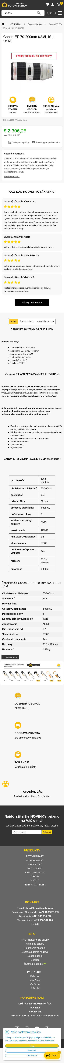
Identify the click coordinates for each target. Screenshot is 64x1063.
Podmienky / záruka (35, 948)
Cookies (35, 960)
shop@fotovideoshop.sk (39, 908)
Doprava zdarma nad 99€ (35, 952)
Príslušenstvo (45, 321)
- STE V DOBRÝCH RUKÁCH (35, 1015)
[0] (59, 4)
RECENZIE (35, 1011)
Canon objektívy (35, 24)
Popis (13, 321)
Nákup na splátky (35, 944)
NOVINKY (34, 1007)
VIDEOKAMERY (35, 860)
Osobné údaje (35, 956)
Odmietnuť (32, 1055)
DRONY (35, 876)
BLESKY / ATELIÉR (35, 884)
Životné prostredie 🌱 (35, 964)
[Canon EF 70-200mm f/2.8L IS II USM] (32, 71)
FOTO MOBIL (35, 868)
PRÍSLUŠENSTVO (35, 872)
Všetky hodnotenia (32, 302)
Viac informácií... (11, 176)
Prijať (32, 1046)
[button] (59, 1052)
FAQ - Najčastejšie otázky (35, 940)
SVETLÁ (35, 880)
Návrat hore (11, 657)
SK (51, 13)
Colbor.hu (35, 988)
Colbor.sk (34, 976)
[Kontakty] (47, 4)
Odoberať (47, 832)
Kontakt (35, 924)
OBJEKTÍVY (15, 24)
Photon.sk (35, 984)
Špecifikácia (26, 321)
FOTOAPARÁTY (35, 856)
